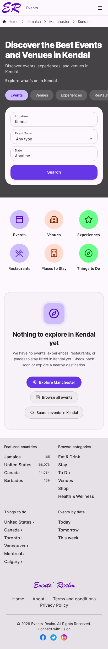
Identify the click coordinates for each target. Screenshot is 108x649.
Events (32, 8)
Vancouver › (16, 545)
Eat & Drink (69, 456)
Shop (63, 488)
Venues (65, 480)
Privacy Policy (54, 605)
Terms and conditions (74, 598)
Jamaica (12, 456)
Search (54, 172)
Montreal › (14, 553)
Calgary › (13, 561)
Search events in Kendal (57, 412)
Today (64, 522)
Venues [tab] (41, 95)
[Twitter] (53, 637)
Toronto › (13, 537)
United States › (19, 522)
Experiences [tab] (71, 95)
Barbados (13, 480)
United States (17, 464)
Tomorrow (68, 530)
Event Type (23, 133)
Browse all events (57, 397)
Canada (12, 472)
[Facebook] (43, 637)
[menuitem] (100, 8)
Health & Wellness (76, 496)
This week (68, 537)
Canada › (13, 530)
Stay (62, 464)
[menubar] (100, 8)
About (39, 598)
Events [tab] (16, 95)
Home (18, 598)
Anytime (22, 155)
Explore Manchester (57, 382)
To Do (64, 472)
